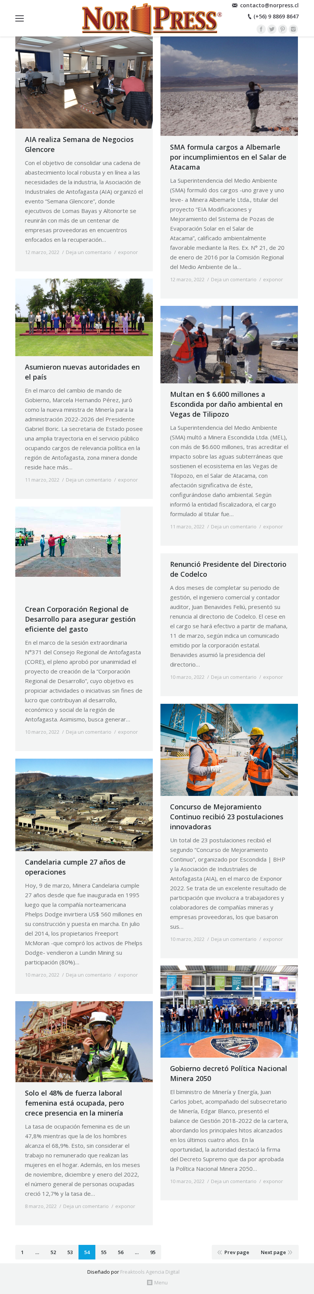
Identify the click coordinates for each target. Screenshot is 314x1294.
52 (53, 1252)
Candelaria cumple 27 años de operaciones (75, 866)
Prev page (236, 1252)
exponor (128, 252)
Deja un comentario (88, 252)
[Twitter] (271, 29)
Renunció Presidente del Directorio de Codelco (228, 569)
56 (120, 1252)
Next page (273, 1252)
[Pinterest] (282, 29)
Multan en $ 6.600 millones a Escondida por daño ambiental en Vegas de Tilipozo (226, 404)
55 (103, 1252)
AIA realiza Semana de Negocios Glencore (79, 144)
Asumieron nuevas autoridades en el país (82, 371)
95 (152, 1252)
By (45, 259)
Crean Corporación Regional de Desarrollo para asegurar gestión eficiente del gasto (80, 619)
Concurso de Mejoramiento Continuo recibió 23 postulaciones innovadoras (226, 816)
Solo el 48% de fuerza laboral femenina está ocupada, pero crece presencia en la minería (74, 1102)
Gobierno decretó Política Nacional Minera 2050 (228, 1073)
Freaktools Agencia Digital (150, 1271)
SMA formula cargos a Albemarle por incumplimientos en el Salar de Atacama (228, 157)
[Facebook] (261, 29)
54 (87, 1252)
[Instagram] (293, 29)
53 (70, 1252)
